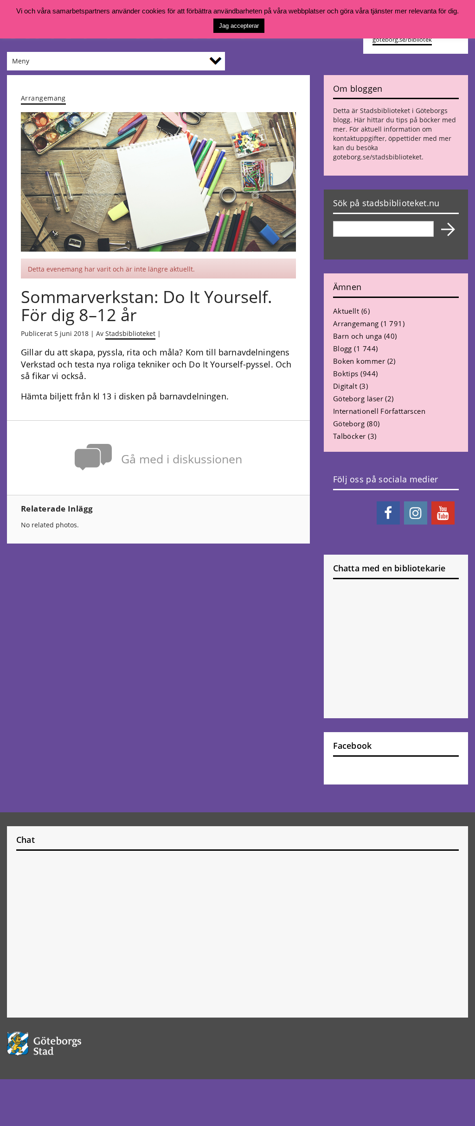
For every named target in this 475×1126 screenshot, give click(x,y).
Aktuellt (346, 311)
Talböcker (349, 436)
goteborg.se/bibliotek (402, 40)
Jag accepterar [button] (239, 25)
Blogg (342, 348)
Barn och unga (357, 336)
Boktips (346, 373)
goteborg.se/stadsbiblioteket (377, 156)
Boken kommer (359, 361)
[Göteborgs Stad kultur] (59, 1043)
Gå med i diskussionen (181, 459)
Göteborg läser (358, 398)
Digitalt (345, 386)
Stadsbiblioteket (130, 333)
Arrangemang (43, 98)
